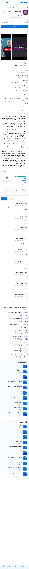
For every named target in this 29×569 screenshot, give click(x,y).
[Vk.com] (23, 90)
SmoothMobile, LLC (19, 75)
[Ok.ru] (20, 90)
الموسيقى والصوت (22, 85)
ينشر (4, 198)
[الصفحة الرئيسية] (24, 4)
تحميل (14, 26)
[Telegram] (27, 90)
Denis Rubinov (18, 65)
